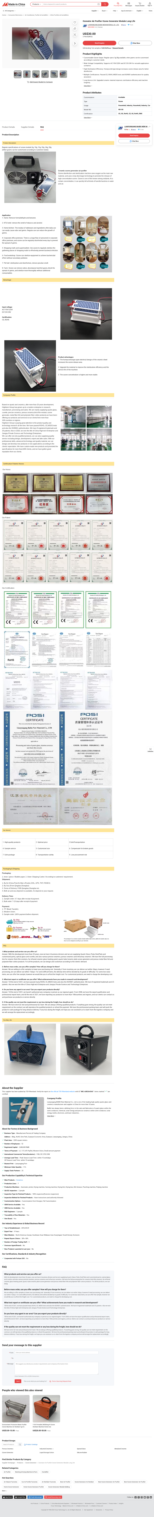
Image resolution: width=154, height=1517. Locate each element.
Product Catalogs (32, 1444)
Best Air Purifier (65, 1482)
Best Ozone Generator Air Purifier (135, 1482)
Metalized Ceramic (120, 1449)
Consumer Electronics (15, 15)
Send (18, 1381)
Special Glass (81, 1449)
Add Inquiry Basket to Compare (41, 82)
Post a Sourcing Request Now (60, 1381)
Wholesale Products (77, 1503)
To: (13, 1358)
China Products (44, 1503)
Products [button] (35, 4)
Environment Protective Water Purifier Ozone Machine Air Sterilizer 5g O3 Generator (14, 1427)
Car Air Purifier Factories (29, 1482)
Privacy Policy (109, 1510)
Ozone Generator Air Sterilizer (84, 1482)
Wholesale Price (89, 1503)
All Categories (9, 11)
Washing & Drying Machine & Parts (26, 1472)
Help (114, 11)
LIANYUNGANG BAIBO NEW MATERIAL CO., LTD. (103, 25)
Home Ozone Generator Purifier (33, 1487)
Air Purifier (7, 1472)
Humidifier (45, 1472)
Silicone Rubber (82, 1452)
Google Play (20, 1497)
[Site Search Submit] (105, 4)
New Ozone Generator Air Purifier (109, 1482)
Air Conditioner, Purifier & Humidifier (36, 15)
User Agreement (88, 1510)
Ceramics (19, 1180)
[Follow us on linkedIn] (151, 1497)
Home (4, 15)
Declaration (99, 1510)
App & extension (126, 11)
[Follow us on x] (139, 1497)
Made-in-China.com (68, 1506)
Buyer (104, 11)
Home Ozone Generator (11, 1487)
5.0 (127, 129)
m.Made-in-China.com (82, 1506)
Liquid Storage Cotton (47, 1452)
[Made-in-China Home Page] (13, 4)
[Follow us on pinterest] (148, 1497)
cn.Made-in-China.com (96, 1506)
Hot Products (34, 1503)
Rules (150, 11)
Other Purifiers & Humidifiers (59, 15)
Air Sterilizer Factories (49, 1482)
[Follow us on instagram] (142, 1497)
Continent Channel (101, 1503)
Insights (121, 1503)
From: (12, 1353)
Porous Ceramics (7, 1449)
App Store (7, 1497)
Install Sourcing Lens (54, 1497)
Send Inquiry (99, 43)
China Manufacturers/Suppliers (60, 1503)
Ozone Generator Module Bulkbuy (59, 1487)
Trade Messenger (35, 1497)
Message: (10, 1364)
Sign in (150, 5)
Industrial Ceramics (46, 1449)
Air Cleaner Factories (10, 1482)
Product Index (113, 1503)
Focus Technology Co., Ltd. (62, 1510)
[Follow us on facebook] (136, 1497)
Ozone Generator (7, 1452)
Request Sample (118, 48)
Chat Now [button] (136, 43)
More (4, 1491)
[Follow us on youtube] (145, 1497)
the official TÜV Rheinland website (63, 1091)
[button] (99, 4)
